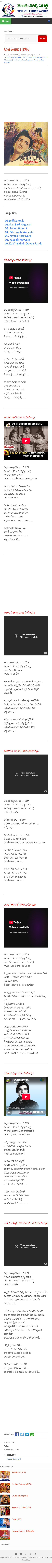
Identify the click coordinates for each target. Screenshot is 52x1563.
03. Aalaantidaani (16, 228)
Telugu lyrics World (19, 1557)
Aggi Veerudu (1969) (17, 49)
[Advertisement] (26, 93)
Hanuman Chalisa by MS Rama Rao (23, 1531)
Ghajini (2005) (16, 1519)
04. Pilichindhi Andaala (19, 232)
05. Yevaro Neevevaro (18, 236)
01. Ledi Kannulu (14, 220)
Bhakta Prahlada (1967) (20, 1495)
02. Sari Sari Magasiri (18, 224)
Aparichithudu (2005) (19, 1472)
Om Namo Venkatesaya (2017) (21, 1484)
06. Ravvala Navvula (17, 239)
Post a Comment (14, 1459)
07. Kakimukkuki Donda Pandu (23, 243)
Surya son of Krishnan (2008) (21, 1507)
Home (5, 21)
